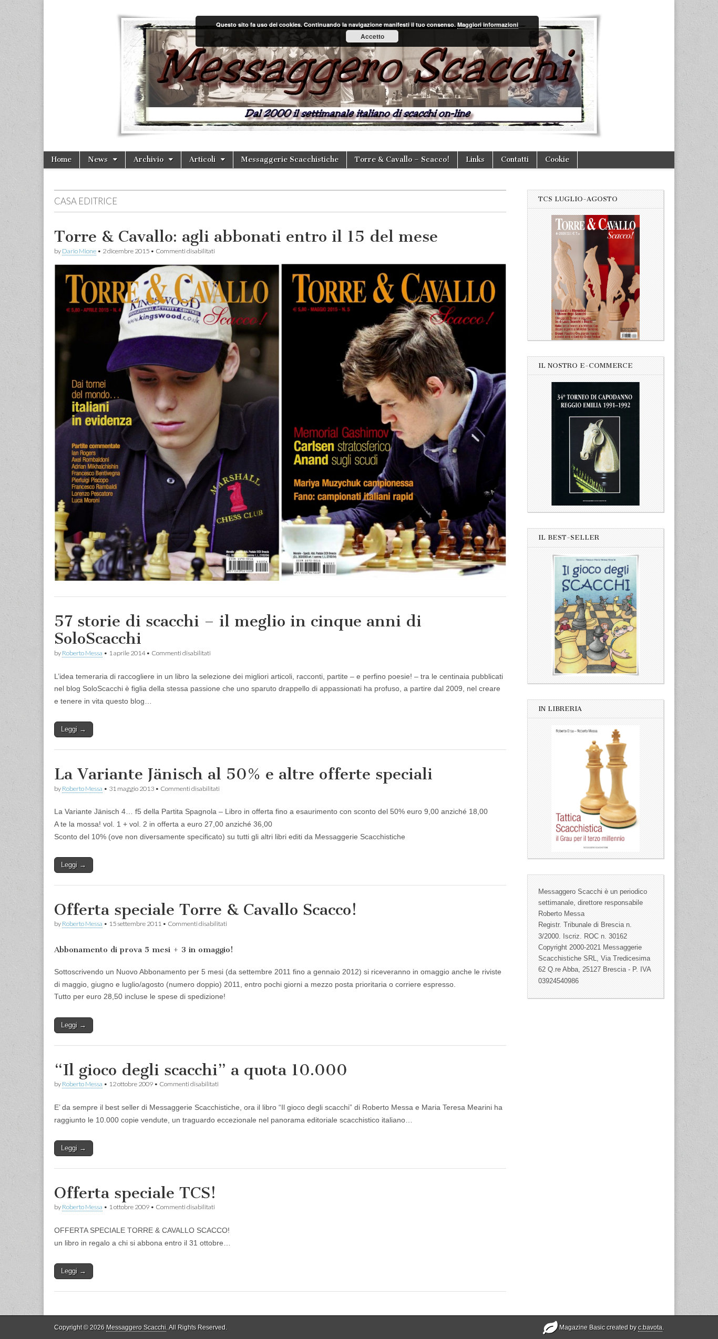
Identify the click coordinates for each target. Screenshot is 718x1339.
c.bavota (650, 1327)
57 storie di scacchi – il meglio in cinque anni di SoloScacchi (238, 630)
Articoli (202, 159)
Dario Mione (79, 251)
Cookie (557, 159)
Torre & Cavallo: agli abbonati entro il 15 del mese (246, 236)
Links (475, 159)
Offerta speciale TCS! (135, 1192)
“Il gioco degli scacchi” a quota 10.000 (200, 1069)
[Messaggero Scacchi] (359, 75)
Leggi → (73, 729)
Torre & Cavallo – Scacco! (402, 159)
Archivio (148, 159)
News (98, 159)
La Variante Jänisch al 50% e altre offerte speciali (243, 774)
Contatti (515, 159)
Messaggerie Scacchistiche (290, 159)
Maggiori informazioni (487, 24)
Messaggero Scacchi (136, 1327)
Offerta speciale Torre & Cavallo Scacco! (205, 909)
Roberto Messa (82, 653)
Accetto (372, 36)
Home (61, 159)
